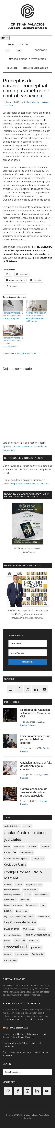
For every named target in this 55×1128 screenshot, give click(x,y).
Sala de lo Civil (21, 954)
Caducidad (32, 846)
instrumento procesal (13, 905)
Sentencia (37, 954)
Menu (6, 38)
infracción (25, 900)
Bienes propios (19, 846)
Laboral (8, 910)
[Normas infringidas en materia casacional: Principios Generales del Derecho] (36, 305)
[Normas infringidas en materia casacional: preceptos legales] (13, 305)
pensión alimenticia (12, 935)
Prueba (7, 954)
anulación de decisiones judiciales (26, 836)
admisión (27, 826)
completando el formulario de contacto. (30, 483)
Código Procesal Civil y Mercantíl (23, 875)
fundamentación (42, 894)
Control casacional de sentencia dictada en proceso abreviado (33, 792)
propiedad (36, 947)
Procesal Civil (31, 353)
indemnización (10, 900)
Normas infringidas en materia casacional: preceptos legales (13, 316)
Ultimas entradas (16, 1028)
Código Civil (38, 858)
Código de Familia (15, 864)
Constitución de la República (16, 858)
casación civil (26, 852)
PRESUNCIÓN (33, 941)
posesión (7, 941)
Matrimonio (28, 929)
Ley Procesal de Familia (20, 922)
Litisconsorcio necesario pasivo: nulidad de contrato (35, 739)
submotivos (10, 960)
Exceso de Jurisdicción (11, 890)
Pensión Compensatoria (37, 934)
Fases (28, 894)
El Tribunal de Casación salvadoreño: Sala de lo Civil (35, 713)
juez (44, 905)
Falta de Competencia (30, 890)
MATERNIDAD (11, 928)
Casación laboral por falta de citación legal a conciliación (36, 766)
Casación (19, 353)
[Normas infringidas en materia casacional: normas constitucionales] (13, 330)
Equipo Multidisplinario (34, 885)
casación (10, 852)
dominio (18, 885)
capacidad (45, 846)
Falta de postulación (12, 894)
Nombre (41, 929)
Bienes (7, 846)
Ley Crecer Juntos (43, 917)
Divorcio (7, 885)
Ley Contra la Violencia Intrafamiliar (19, 916)
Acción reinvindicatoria (11, 826)
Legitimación (21, 911)
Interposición (32, 905)
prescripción (19, 940)
